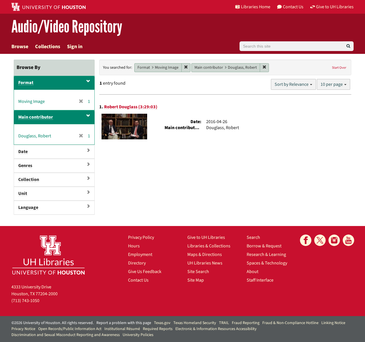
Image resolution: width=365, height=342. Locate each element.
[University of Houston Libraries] (48, 255)
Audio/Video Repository (66, 27)
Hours (134, 246)
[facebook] (305, 240)
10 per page (332, 84)
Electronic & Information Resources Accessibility (216, 329)
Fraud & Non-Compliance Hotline (290, 323)
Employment (140, 254)
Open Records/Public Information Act (70, 329)
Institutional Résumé (122, 329)
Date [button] (23, 151)
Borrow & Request (264, 246)
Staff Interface (260, 280)
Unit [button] (22, 193)
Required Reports (158, 329)
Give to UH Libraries (206, 237)
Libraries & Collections (208, 246)
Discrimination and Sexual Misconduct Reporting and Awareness (65, 335)
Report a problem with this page (123, 323)
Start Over (339, 67)
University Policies (138, 335)
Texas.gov (162, 323)
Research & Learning (266, 254)
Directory (137, 263)
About (252, 271)
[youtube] (348, 240)
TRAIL (224, 323)
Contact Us (138, 280)
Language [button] (28, 207)
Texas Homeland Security (194, 323)
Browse (19, 46)
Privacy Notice (23, 329)
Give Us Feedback (144, 271)
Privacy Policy (141, 237)
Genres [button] (25, 165)
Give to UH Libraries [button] (335, 7)
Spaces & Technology (267, 263)
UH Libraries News (204, 263)
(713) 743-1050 (25, 301)
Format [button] (25, 83)
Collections (47, 46)
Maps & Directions (204, 254)
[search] (348, 46)
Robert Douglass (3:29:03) (130, 107)
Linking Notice (333, 323)
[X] (320, 240)
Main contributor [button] (35, 117)
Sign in (74, 46)
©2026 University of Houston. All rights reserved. (52, 323)
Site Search (198, 271)
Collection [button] (28, 179)
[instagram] (334, 240)
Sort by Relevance (292, 84)
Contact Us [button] (293, 7)
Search (253, 237)
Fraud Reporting (245, 323)
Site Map (195, 280)
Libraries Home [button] (255, 7)
